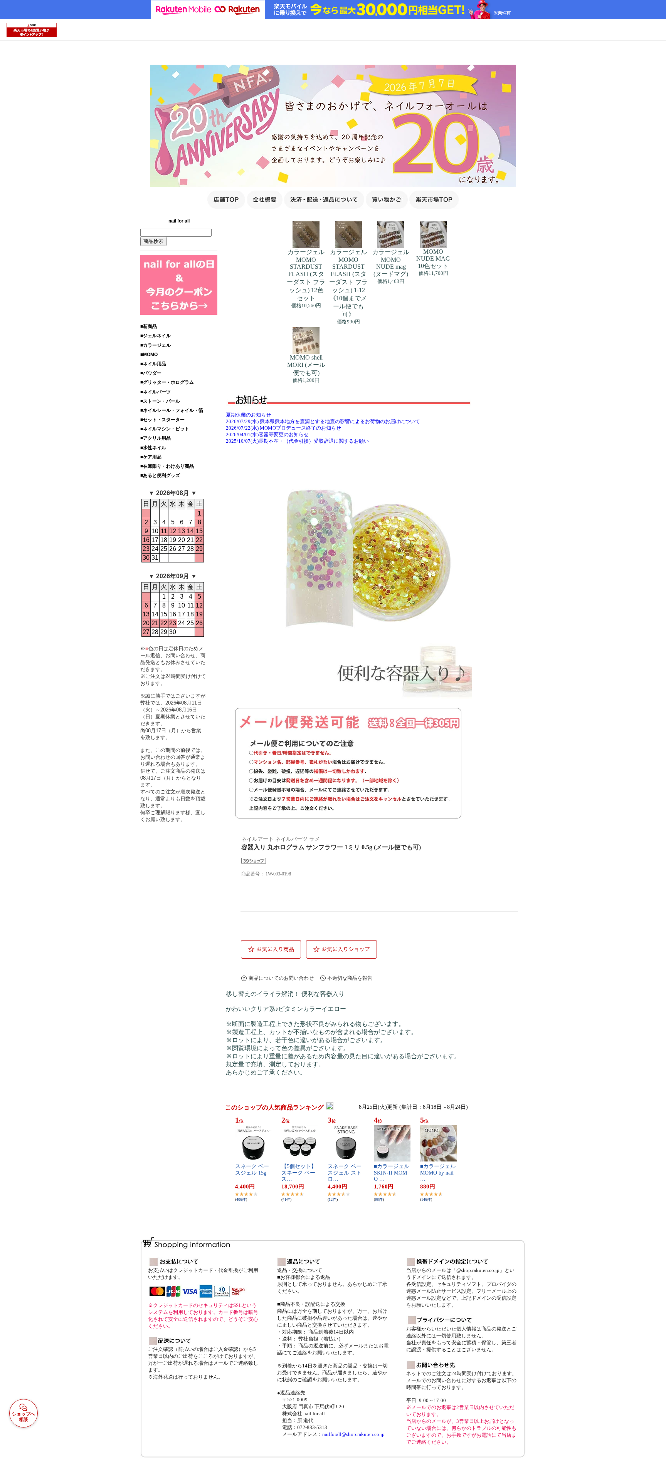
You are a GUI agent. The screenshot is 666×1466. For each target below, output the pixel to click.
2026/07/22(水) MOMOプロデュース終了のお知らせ (283, 428)
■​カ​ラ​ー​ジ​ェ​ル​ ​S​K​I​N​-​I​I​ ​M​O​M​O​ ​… (391, 1172)
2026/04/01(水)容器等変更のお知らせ (267, 434)
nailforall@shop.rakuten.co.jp (353, 1434)
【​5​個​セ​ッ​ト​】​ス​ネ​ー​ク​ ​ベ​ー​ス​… (298, 1172)
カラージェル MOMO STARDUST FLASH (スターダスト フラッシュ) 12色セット (306, 275)
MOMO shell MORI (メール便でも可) (306, 365)
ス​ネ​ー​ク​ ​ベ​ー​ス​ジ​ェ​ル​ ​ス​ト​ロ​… (345, 1172)
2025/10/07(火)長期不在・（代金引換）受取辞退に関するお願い (297, 441)
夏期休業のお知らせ (248, 415)
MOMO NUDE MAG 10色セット (433, 258)
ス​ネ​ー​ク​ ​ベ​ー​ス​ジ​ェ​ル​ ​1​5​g (252, 1169)
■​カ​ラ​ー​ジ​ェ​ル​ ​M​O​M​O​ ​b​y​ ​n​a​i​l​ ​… (438, 1172)
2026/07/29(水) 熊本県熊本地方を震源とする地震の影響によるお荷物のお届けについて (323, 421)
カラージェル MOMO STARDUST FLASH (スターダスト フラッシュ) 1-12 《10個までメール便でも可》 (348, 283)
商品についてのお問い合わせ (281, 978)
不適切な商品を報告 (349, 978)
